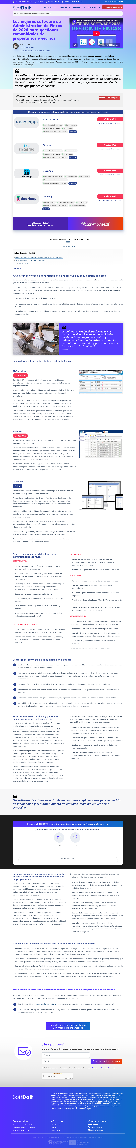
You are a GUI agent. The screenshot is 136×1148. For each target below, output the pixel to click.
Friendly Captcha (69, 1078)
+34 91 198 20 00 (96, 1127)
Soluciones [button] (48, 7)
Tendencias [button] (63, 7)
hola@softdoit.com (96, 1130)
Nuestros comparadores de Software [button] (25, 1125)
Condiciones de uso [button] (53, 1137)
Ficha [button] (17, 486)
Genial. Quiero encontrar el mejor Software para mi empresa (68, 1026)
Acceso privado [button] (55, 1130)
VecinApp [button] (48, 170)
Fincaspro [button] (48, 145)
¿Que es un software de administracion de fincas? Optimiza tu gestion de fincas (39, 257)
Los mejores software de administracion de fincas (30, 260)
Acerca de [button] (92, 7)
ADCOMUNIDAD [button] (51, 119)
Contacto (54, 1128)
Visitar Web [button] (110, 119)
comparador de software (46, 1004)
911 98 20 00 (118, 2)
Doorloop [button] (47, 196)
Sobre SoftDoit (55, 1125)
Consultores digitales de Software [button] (24, 1128)
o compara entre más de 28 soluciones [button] (109, 123)
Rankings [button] (76, 7)
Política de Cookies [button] (96, 1137)
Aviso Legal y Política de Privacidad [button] (103, 1068)
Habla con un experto (113, 7)
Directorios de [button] (21, 1130)
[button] (49, 7)
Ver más (73, 131)
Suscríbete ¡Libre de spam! (106, 1061)
